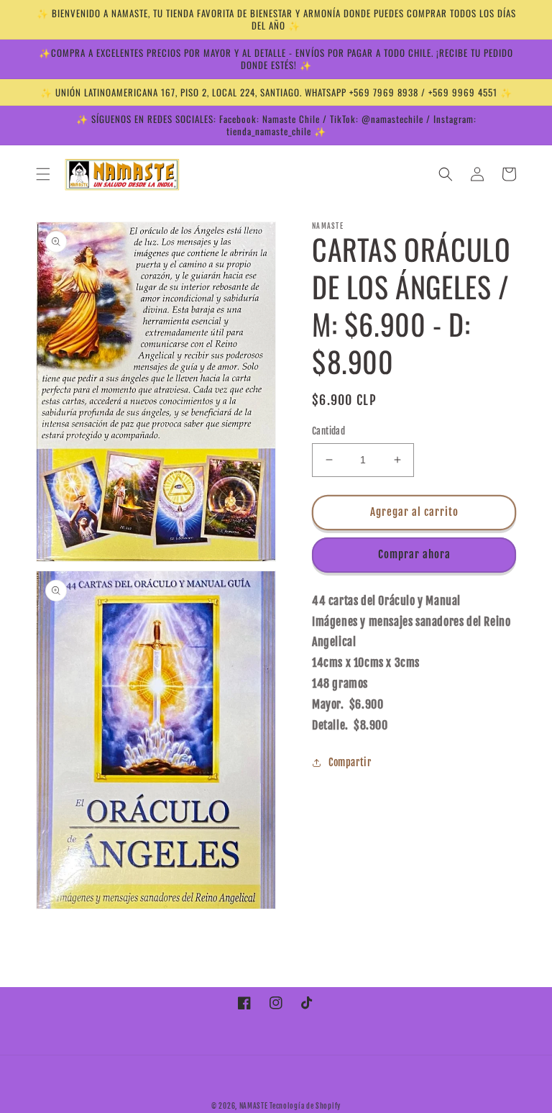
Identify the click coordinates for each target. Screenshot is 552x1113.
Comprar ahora (414, 554)
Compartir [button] (349, 762)
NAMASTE (254, 1105)
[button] (43, 174)
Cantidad (328, 431)
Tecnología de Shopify (305, 1105)
